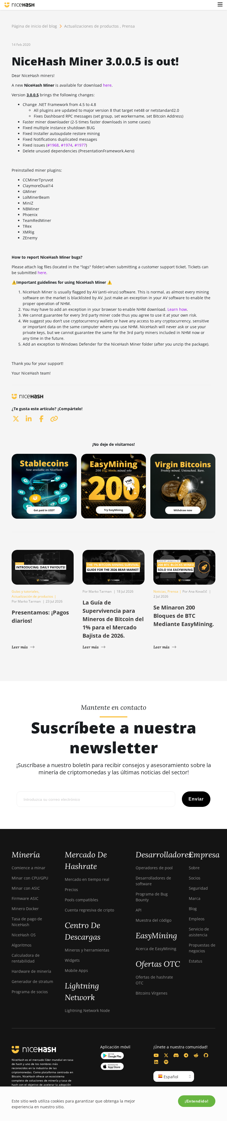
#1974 (66, 145)
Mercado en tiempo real (87, 879)
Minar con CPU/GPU (30, 878)
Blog (193, 908)
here (107, 85)
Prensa (128, 26)
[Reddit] (196, 1055)
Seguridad (198, 888)
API (138, 910)
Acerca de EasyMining (156, 948)
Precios (71, 889)
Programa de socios (30, 991)
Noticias (159, 591)
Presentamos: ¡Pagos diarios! (40, 616)
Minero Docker (25, 908)
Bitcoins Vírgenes (151, 993)
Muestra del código (153, 920)
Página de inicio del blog (34, 26)
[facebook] (41, 418)
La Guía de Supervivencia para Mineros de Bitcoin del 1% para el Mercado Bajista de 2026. (113, 619)
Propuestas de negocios (202, 947)
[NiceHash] (19, 4)
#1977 (80, 145)
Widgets (72, 960)
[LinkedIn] (156, 1062)
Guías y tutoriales (25, 591)
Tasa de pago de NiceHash (27, 921)
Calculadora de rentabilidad (26, 958)
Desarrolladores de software (153, 880)
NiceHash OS (24, 934)
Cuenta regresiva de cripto (89, 910)
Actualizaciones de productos (91, 26)
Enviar (196, 799)
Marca (194, 898)
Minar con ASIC (26, 888)
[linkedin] (28, 418)
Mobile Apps (76, 970)
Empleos (197, 918)
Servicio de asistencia (199, 931)
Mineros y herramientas (87, 950)
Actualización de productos (32, 596)
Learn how (177, 309)
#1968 (53, 145)
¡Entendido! (197, 1101)
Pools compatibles (81, 899)
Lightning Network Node (87, 1010)
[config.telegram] (186, 1055)
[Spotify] (166, 1062)
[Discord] (176, 1055)
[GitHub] (206, 1055)
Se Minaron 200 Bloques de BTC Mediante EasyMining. (183, 616)
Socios (194, 878)
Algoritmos (22, 945)
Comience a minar (28, 867)
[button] (220, 4)
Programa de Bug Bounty (152, 896)
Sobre (194, 867)
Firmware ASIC (25, 898)
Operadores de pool (154, 867)
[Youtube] (156, 1055)
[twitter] (16, 418)
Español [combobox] (170, 1076)
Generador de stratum (32, 981)
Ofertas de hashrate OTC (154, 979)
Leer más (20, 647)
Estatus (195, 961)
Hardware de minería (31, 971)
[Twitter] (166, 1055)
